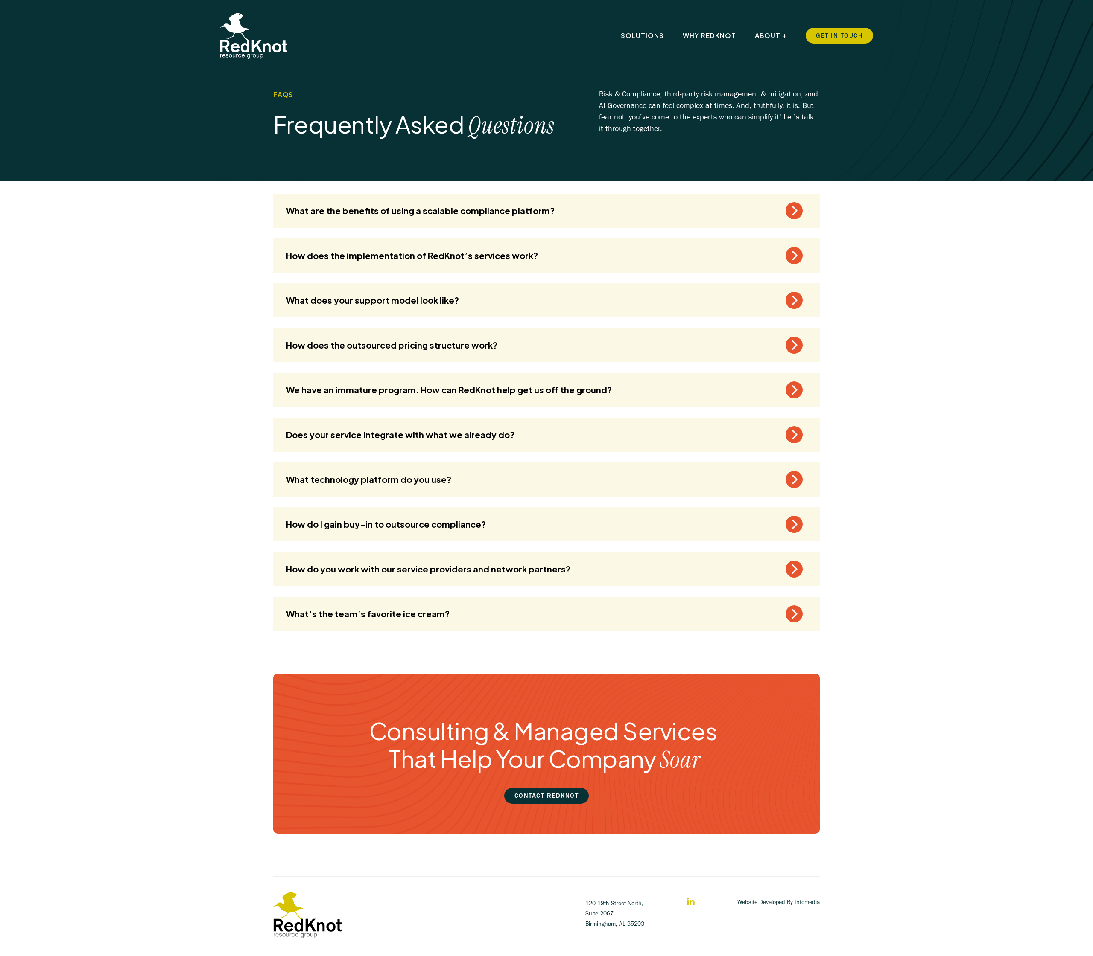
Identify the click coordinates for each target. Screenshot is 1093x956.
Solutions (642, 35)
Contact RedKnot (546, 795)
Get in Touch (839, 35)
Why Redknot (709, 35)
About (767, 35)
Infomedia (807, 902)
